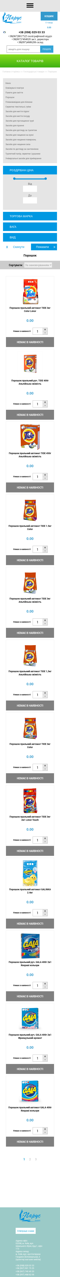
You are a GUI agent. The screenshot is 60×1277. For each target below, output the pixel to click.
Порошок (10, 97)
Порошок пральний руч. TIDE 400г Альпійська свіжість (30, 382)
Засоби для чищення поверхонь (21, 139)
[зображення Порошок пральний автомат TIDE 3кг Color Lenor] (30, 292)
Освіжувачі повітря (15, 87)
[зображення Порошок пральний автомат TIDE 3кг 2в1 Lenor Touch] (30, 800)
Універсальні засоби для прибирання (23, 158)
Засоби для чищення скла (18, 144)
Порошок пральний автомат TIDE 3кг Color (30, 745)
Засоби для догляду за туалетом (21, 130)
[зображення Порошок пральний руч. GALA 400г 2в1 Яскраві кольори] (30, 946)
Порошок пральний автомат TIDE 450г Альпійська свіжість (30, 455)
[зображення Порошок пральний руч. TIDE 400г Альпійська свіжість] (30, 364)
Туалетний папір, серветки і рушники (23, 153)
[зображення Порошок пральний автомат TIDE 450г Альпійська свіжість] (30, 437)
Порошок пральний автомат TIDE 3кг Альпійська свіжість (30, 600)
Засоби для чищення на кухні (20, 134)
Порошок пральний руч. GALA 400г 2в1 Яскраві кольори (30, 963)
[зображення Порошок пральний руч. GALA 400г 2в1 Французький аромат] (30, 1018)
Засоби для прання (15, 125)
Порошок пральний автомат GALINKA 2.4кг (30, 891)
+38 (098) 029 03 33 (32, 32)
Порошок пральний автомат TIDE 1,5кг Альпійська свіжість (30, 673)
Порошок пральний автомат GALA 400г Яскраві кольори (30, 1109)
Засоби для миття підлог (17, 111)
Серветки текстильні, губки (18, 106)
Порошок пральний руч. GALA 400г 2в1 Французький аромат (30, 1036)
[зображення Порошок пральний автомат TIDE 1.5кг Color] (30, 510)
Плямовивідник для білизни (19, 102)
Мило (8, 83)
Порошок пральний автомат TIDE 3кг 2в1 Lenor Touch (30, 818)
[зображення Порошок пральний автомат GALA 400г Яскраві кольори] (30, 1091)
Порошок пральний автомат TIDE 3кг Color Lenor (30, 309)
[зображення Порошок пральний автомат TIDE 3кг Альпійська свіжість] (30, 582)
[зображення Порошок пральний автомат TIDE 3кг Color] (30, 728)
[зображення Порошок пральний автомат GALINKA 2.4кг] (30, 873)
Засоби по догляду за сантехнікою (22, 149)
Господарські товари (33, 71)
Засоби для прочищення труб (20, 120)
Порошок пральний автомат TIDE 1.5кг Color (30, 527)
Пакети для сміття (14, 92)
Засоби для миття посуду (18, 116)
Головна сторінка (11, 71)
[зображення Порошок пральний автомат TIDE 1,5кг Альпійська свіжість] (30, 655)
